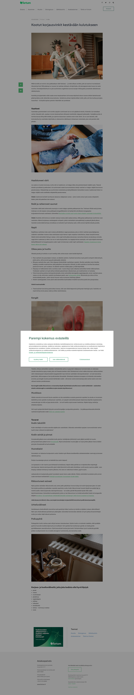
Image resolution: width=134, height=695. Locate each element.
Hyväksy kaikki (38, 359)
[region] (67, 348)
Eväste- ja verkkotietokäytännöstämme (41, 352)
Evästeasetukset (85, 359)
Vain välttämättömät (59, 359)
